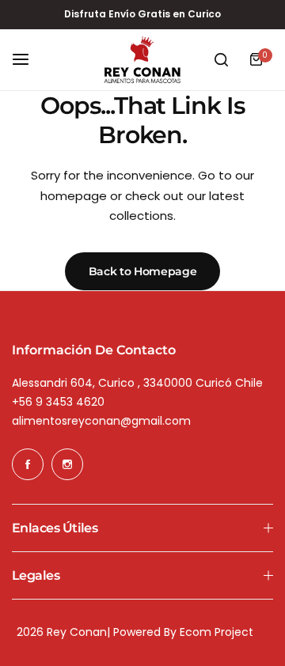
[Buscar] (220, 59)
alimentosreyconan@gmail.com (101, 421)
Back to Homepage (143, 271)
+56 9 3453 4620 (58, 402)
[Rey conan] (142, 60)
